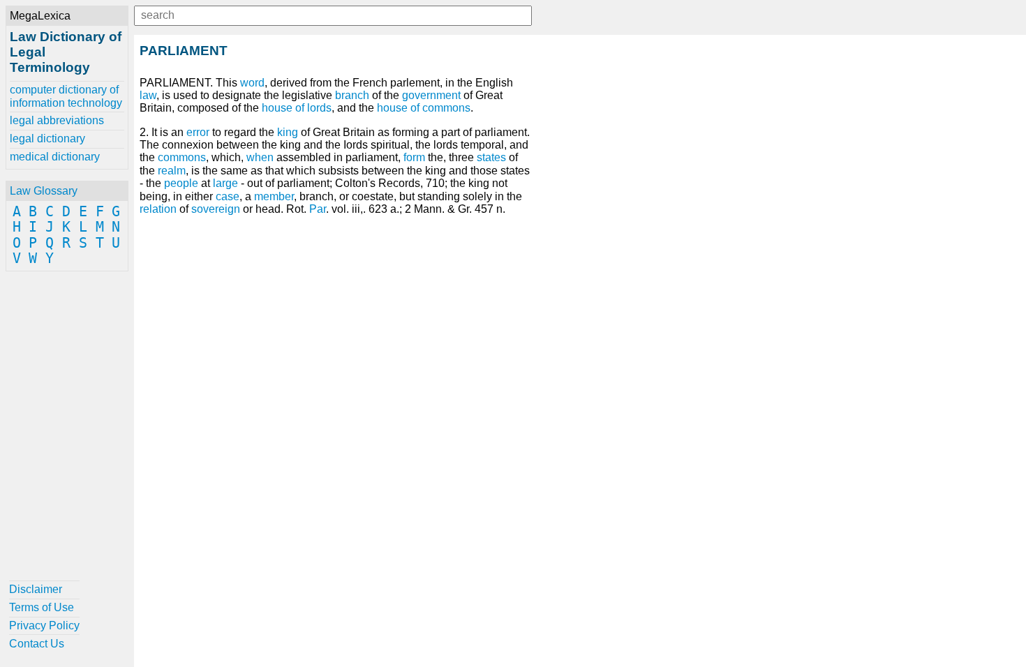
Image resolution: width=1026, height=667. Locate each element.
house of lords (297, 108)
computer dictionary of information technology (66, 96)
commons (182, 157)
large (225, 183)
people (181, 183)
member (274, 196)
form (414, 157)
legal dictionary (47, 138)
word (252, 83)
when (260, 157)
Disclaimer (35, 589)
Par (317, 209)
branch (352, 95)
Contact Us (36, 644)
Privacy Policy (44, 625)
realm (172, 171)
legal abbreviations (57, 120)
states (491, 157)
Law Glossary (43, 191)
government (431, 95)
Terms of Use (41, 607)
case (227, 196)
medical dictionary (55, 157)
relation (158, 209)
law (148, 95)
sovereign (215, 209)
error (197, 132)
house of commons (423, 108)
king (287, 132)
